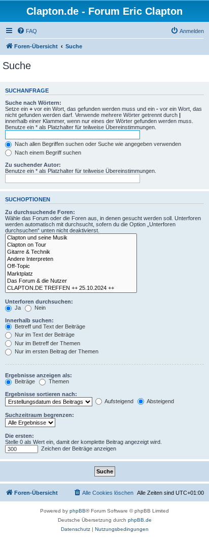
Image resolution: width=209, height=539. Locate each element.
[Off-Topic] (71, 266)
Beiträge (24, 381)
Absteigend (160, 401)
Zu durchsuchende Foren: (40, 212)
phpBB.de (140, 520)
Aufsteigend (118, 401)
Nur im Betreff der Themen (46, 343)
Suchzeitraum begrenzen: (39, 415)
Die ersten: (19, 436)
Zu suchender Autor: (33, 165)
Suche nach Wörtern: (33, 103)
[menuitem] (27, 31)
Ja (17, 308)
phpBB (77, 511)
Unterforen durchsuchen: (39, 301)
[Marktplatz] (71, 274)
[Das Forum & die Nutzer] (71, 281)
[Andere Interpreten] (71, 259)
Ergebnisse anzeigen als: (38, 375)
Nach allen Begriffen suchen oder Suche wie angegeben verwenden (97, 144)
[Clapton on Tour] (71, 245)
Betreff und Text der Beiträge (49, 326)
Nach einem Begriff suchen (47, 152)
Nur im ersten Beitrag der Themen (55, 351)
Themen (58, 381)
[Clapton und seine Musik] (71, 238)
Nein (39, 308)
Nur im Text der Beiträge (44, 335)
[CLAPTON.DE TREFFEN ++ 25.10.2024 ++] (71, 288)
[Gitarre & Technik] (71, 252)
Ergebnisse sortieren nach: (41, 394)
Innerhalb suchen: (29, 320)
